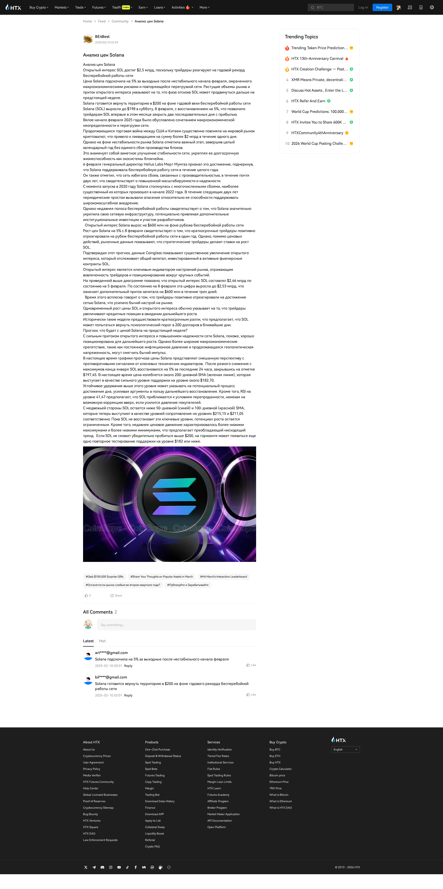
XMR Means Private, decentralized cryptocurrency (319, 80)
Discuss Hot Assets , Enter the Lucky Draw (319, 90)
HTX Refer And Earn (308, 101)
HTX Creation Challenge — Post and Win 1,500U (319, 69)
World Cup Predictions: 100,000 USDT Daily (319, 111)
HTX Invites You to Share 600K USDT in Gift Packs (319, 122)
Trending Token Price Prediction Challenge (319, 48)
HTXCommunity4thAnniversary (317, 133)
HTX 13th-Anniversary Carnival (317, 58)
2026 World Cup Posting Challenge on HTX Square (319, 143)
